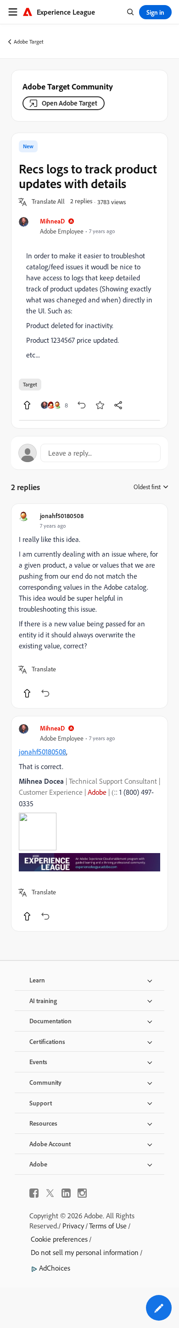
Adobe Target (29, 41)
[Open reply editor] (89, 452)
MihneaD (52, 221)
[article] (89, 606)
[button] (48, 201)
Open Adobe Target (69, 103)
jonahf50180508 (62, 515)
